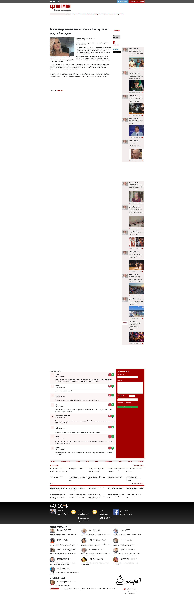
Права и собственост (103, 588)
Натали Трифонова (62, 56)
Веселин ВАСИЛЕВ (64, 530)
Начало (66, 588)
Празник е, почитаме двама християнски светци (136, 233)
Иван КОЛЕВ (125, 530)
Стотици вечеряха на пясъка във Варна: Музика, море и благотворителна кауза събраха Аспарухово (136, 278)
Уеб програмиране (131, 591)
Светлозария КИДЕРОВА (66, 549)
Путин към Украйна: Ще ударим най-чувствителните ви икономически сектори (135, 144)
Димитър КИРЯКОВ (128, 549)
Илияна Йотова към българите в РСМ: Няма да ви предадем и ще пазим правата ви (136, 255)
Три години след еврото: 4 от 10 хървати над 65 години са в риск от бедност (134, 496)
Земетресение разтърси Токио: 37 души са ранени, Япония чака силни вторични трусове (136, 99)
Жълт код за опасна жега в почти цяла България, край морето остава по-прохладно (136, 302)
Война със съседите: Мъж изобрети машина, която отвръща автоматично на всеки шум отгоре (136, 211)
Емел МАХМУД (62, 539)
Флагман (52, 58)
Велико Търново (65, 461)
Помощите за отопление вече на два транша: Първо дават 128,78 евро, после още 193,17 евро (136, 187)
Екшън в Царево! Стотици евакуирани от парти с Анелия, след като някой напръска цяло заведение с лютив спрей (77, 478)
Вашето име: (120, 374)
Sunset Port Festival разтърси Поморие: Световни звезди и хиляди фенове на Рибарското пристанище (97, 477)
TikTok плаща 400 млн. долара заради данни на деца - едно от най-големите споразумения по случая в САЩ (78, 496)
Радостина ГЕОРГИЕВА (97, 539)
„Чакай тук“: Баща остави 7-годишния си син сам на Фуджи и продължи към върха (116, 496)
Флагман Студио (84, 588)
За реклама (76, 588)
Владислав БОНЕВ (64, 558)
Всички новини (139, 465)
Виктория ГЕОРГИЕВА (129, 558)
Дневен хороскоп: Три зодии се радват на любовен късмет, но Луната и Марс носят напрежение (135, 326)
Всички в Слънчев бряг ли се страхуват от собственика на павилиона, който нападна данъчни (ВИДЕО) (63, 563)
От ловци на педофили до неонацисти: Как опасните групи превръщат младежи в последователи (59, 470)
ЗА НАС (70, 588)
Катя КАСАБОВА (95, 530)
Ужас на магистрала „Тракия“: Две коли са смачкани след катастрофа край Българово (134, 470)
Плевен (78, 461)
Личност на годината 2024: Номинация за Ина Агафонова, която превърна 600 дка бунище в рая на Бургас (96, 544)
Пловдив (140, 461)
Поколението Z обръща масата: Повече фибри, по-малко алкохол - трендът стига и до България (126, 544)
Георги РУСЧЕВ (126, 539)
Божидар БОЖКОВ (96, 558)
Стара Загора (108, 461)
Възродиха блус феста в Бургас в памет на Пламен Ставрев (76, 469)
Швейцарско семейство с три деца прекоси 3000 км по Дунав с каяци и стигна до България (136, 52)
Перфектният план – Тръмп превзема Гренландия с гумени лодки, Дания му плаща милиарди (63, 535)
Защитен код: (120, 395)
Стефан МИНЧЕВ (63, 568)
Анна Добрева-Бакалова (66, 581)
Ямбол (120, 461)
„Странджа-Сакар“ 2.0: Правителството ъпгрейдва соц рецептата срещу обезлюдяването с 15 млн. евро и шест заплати (64, 544)
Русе (87, 461)
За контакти (112, 588)
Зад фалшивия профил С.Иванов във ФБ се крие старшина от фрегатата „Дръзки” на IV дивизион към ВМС (95, 535)
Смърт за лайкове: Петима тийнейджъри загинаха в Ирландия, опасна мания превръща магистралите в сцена (96, 496)
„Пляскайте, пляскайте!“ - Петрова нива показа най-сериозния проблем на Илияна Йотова (116, 470)
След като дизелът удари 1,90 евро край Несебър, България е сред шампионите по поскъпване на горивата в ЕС (58, 496)
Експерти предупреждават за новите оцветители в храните (136, 121)
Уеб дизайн (124, 591)
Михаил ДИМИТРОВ (96, 549)
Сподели (115, 49)
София (53, 461)
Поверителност (93, 588)
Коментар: (120, 380)
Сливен (130, 461)
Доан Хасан (69, 56)
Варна (96, 461)
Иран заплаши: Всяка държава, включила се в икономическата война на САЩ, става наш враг (136, 76)
